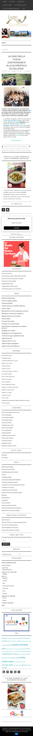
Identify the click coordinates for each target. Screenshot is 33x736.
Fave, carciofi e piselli (7, 427)
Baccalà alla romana (7, 355)
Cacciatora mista (6, 358)
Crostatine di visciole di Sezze (10, 490)
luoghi (29, 651)
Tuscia (23, 150)
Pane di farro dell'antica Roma (10, 525)
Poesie (4, 598)
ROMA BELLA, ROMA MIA (8, 596)
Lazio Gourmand (22, 146)
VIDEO (3, 605)
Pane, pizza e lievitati (8, 586)
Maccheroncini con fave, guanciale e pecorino (15, 311)
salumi (18, 150)
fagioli (17, 649)
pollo (3, 658)
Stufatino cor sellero (7, 392)
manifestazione (7, 654)
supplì (19, 665)
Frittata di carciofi (6, 368)
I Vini (23, 8)
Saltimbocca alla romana (8, 389)
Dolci (4, 583)
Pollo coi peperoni (6, 382)
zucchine (4, 667)
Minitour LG (5, 150)
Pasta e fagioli (6, 319)
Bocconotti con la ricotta (8, 469)
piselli (28, 654)
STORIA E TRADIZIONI (7, 603)
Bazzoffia (4, 455)
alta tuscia (5, 148)
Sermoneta (15, 665)
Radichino (13, 150)
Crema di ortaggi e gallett (9, 301)
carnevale (23, 641)
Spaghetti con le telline (8, 330)
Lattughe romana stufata (8, 435)
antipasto (13, 638)
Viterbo (22, 125)
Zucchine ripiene (6, 403)
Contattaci (20, 1)
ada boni (4, 638)
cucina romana (20, 644)
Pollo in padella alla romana (8, 384)
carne (19, 641)
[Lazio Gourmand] (16, 21)
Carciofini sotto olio (7, 273)
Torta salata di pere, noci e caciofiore (11, 289)
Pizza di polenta (6, 503)
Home (4, 1)
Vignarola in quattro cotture (9, 445)
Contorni (5, 580)
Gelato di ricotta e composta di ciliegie (12, 492)
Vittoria (18, 135)
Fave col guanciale (6, 430)
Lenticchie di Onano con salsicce (10, 371)
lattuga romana (8, 651)
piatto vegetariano (23, 654)
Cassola (4, 474)
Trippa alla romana (6, 395)
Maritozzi (4, 495)
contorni (8, 645)
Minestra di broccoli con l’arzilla (11, 316)
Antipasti (5, 578)
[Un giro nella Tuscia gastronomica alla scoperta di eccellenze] (16, 79)
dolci (4, 649)
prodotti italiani (15, 658)
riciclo (15, 661)
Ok (16, 734)
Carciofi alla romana (7, 420)
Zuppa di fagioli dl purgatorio (10, 343)
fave (28, 649)
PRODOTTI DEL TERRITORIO (9, 572)
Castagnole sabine (7, 477)
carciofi (4, 641)
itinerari (3, 651)
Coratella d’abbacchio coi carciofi (10, 360)
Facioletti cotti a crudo (7, 425)
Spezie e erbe (7, 5)
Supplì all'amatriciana (7, 283)
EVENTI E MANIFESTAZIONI (9, 562)
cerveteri (4, 645)
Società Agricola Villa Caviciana (12, 120)
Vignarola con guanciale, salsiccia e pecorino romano (16, 400)
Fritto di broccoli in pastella (9, 281)
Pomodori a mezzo (7, 440)
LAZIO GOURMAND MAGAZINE (11, 8)
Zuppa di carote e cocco (9, 341)
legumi (19, 651)
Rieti (17, 661)
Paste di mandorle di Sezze (9, 505)
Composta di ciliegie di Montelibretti (11, 479)
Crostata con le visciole (8, 487)
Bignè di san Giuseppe (7, 467)
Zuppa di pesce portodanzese (11, 346)
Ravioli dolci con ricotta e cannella (10, 510)
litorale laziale (24, 651)
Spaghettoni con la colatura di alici (12, 333)
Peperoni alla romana (7, 438)
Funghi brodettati (6, 433)
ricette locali (7, 661)
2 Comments (27, 71)
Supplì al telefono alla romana (10, 286)
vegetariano (24, 665)
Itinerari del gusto (10, 146)
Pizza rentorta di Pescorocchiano (10, 530)
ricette (22, 657)
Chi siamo (12, 1)
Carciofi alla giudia (6, 415)
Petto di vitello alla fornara (8, 376)
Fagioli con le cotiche (7, 363)
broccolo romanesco (24, 638)
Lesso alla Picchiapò (7, 374)
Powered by (13, 234)
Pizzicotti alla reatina (8, 321)
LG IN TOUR (5, 568)
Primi (4, 591)
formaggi (19, 148)
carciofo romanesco (12, 641)
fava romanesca (22, 649)
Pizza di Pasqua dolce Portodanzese (11, 508)
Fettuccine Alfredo (7, 303)
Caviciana (12, 148)
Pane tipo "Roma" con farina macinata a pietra (14, 522)
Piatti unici (5, 588)
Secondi (5, 593)
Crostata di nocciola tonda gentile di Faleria (13, 485)
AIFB (29, 110)
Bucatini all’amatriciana (8, 298)
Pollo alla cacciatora (7, 379)
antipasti (9, 638)
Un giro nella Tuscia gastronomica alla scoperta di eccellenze (16, 62)
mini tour (25, 148)
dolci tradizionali (9, 649)
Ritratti (4, 600)
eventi (14, 649)
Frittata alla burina (6, 366)
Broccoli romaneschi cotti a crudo (10, 412)
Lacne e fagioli (6, 308)
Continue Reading (16, 140)
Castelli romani (28, 641)
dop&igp (5, 574)
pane (19, 654)
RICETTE (4, 576)
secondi (23, 661)
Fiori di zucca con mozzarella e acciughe (12, 278)
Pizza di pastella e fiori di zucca (10, 527)
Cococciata (5, 457)
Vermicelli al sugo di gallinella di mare (13, 336)
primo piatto (7, 658)
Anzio (16, 638)
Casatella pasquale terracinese (10, 472)
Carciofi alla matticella (7, 417)
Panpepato (5, 500)
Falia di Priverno (6, 520)
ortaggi (15, 654)
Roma (19, 661)
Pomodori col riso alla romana (10, 324)
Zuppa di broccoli (7, 338)
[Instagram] (7, 209)
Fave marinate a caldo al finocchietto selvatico (14, 276)
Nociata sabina (6, 497)
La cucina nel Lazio (20, 5)
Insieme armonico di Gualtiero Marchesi (13, 306)
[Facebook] (3, 209)
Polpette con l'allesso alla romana (10, 387)
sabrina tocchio (17, 71)
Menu (4, 43)
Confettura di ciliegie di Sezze (10, 482)
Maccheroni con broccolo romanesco (12, 313)
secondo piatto (7, 665)
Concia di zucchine (7, 422)
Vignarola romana (6, 443)
